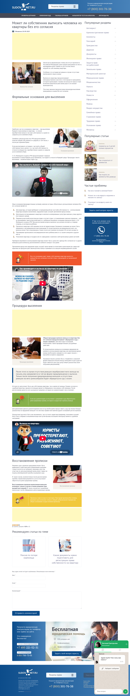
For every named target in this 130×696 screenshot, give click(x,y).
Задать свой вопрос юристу (101, 210)
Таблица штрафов (61, 15)
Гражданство (92, 45)
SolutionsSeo (27, 691)
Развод (89, 104)
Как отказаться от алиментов (105, 161)
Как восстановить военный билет (100, 191)
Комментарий (16, 591)
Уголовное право (93, 125)
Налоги (89, 86)
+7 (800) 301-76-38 (101, 236)
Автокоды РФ (104, 15)
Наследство (91, 91)
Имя (13, 575)
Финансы (90, 129)
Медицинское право (95, 78)
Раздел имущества (94, 108)
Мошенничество (93, 82)
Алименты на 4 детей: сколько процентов (107, 147)
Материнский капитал (96, 73)
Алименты (90, 37)
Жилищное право (93, 58)
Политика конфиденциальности (92, 687)
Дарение (90, 50)
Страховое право (93, 117)
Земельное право (93, 69)
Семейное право (93, 112)
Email (14, 583)
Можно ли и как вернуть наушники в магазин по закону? (101, 196)
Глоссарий (90, 41)
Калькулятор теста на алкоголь (83, 15)
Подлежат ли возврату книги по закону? (100, 203)
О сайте (86, 684)
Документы (91, 54)
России (99, 5)
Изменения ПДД (45, 15)
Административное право (97, 32)
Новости (90, 95)
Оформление (92, 99)
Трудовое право (93, 121)
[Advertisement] (47, 46)
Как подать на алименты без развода (107, 176)
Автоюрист (91, 28)
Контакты (86, 682)
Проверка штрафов (28, 15)
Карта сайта (87, 681)
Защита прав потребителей (92, 63)
